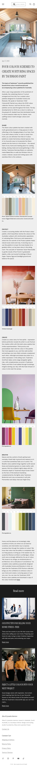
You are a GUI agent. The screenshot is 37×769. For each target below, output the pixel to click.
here (18, 580)
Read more (5, 642)
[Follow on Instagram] (8, 758)
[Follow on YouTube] (18, 758)
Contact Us (5, 729)
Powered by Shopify (23, 764)
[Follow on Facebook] (3, 758)
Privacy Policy (6, 748)
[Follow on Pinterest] (13, 758)
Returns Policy (6, 744)
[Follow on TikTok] (23, 758)
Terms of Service (7, 752)
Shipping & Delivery (8, 740)
